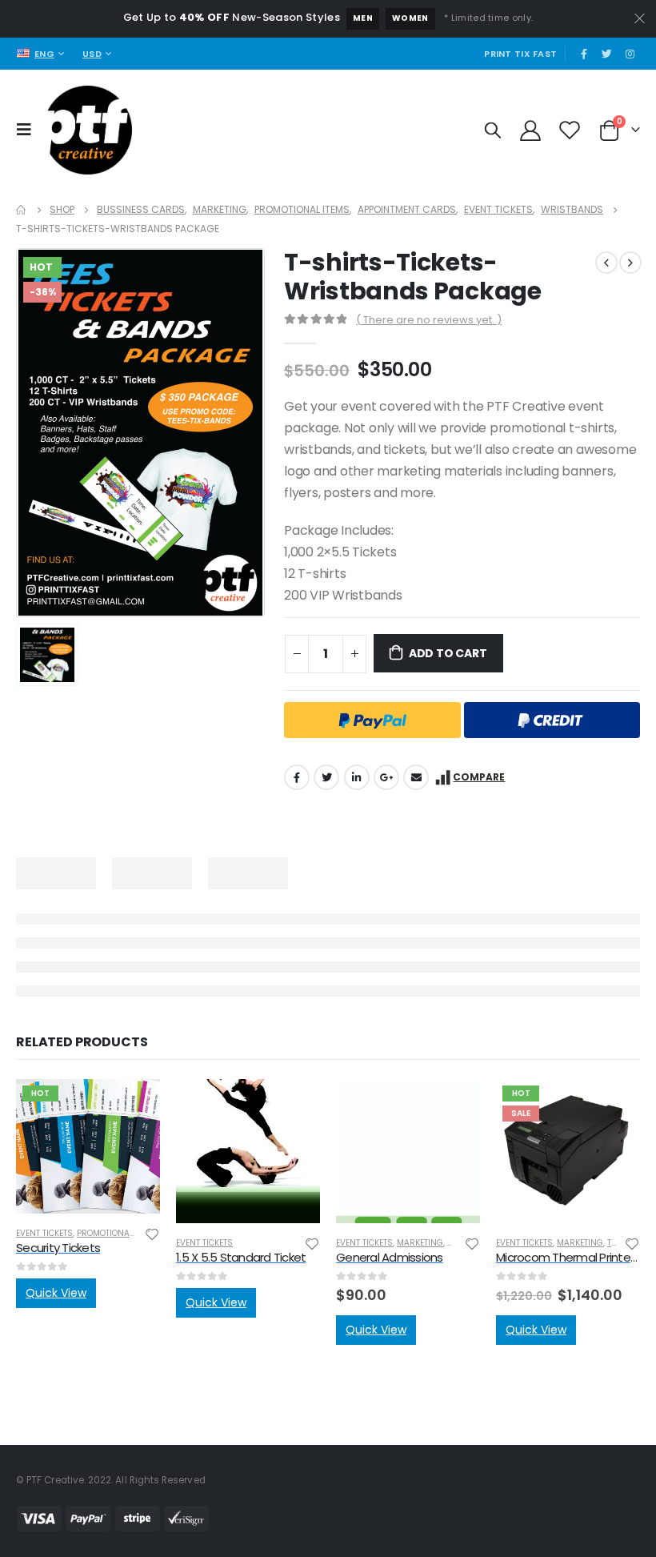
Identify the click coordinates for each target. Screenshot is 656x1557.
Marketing (420, 1243)
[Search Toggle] (493, 130)
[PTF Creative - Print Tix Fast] (87, 130)
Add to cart (448, 653)
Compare (479, 777)
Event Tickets (44, 1233)
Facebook (297, 777)
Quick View (56, 1293)
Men (363, 18)
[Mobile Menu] (28, 129)
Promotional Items (118, 1233)
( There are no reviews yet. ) (429, 319)
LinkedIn (357, 777)
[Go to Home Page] (21, 209)
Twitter (326, 777)
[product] (248, 1151)
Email (416, 777)
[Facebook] (584, 53)
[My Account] (531, 129)
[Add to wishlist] (152, 1233)
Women (410, 18)
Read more (133, 1105)
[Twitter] (607, 53)
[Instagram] (629, 53)
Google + (386, 777)
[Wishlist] (570, 129)
